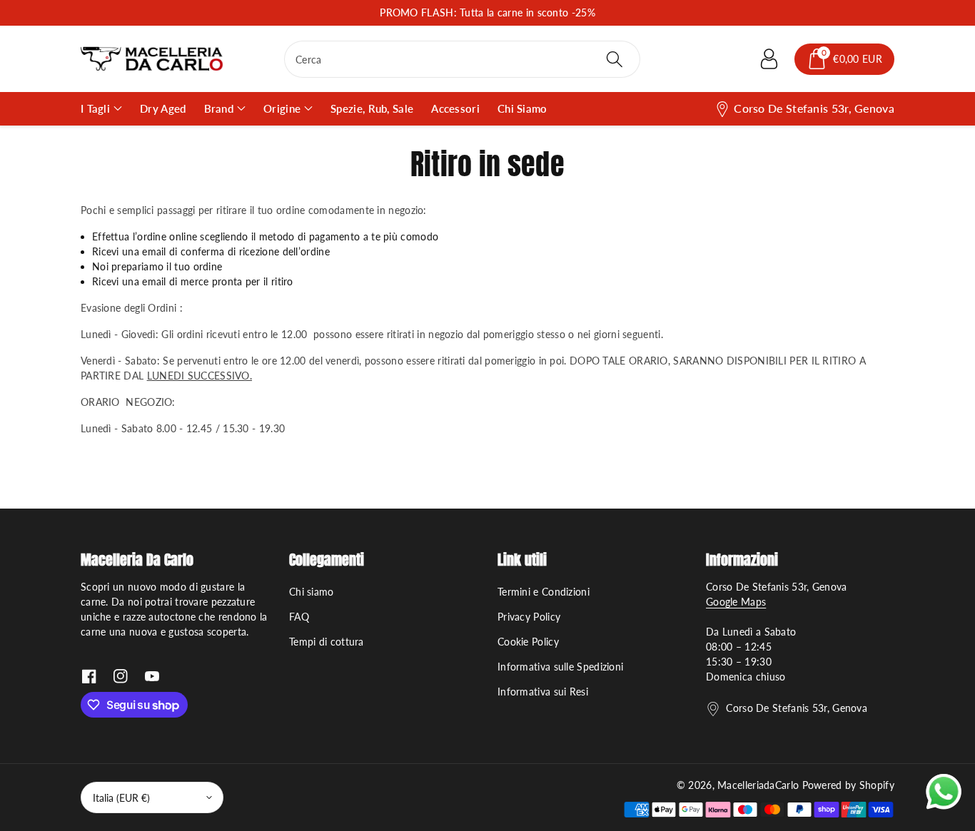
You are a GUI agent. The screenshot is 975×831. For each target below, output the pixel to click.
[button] (844, 59)
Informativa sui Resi (542, 691)
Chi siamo (311, 592)
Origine (281, 108)
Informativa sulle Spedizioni (560, 667)
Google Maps (736, 602)
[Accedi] (768, 59)
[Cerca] (614, 59)
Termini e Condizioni (543, 592)
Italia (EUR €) (121, 798)
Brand (219, 108)
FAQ (299, 617)
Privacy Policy (528, 617)
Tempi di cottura (326, 642)
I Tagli (95, 108)
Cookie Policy (528, 642)
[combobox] (462, 59)
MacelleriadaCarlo (758, 785)
